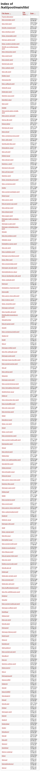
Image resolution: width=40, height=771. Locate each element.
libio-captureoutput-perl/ (10, 512)
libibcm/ (4, 396)
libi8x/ (4, 188)
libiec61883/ (6, 692)
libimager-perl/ (7, 712)
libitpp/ (4, 708)
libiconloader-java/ (8, 472)
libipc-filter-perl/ (7, 260)
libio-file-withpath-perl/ (9, 352)
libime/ (4, 768)
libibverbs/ (5, 456)
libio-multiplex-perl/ (8, 252)
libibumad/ (5, 492)
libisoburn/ (5, 732)
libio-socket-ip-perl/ (8, 500)
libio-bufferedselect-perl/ (10, 588)
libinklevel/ (5, 644)
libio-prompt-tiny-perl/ (9, 436)
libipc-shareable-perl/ (9, 36)
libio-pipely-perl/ (7, 60)
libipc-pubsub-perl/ (8, 280)
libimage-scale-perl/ (8, 224)
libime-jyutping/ (7, 752)
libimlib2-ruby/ (7, 100)
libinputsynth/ (6, 80)
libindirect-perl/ (7, 420)
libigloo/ (4, 596)
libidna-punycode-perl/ (9, 564)
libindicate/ (5, 704)
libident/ (4, 516)
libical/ (4, 368)
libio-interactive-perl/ (9, 52)
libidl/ (4, 340)
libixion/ (4, 744)
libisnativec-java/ (7, 148)
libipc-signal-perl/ (8, 532)
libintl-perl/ (5, 636)
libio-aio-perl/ (6, 620)
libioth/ (4, 328)
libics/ (4, 672)
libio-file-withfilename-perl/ (11, 592)
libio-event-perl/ (7, 504)
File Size (24, 13)
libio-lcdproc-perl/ (8, 300)
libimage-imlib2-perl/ (9, 348)
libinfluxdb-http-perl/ (8, 144)
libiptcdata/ (5, 724)
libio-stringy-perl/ (7, 208)
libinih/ (4, 716)
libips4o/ (5, 376)
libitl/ (3, 528)
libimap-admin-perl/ (8, 40)
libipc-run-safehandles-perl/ (11, 460)
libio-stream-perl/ (7, 160)
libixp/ (4, 448)
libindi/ (4, 736)
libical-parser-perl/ (8, 324)
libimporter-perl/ (7, 444)
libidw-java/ (6, 76)
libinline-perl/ (6, 176)
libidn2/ (4, 720)
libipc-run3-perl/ (7, 432)
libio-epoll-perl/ (7, 56)
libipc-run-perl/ (7, 424)
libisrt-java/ (5, 196)
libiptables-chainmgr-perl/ (10, 288)
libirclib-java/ (6, 536)
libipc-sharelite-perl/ (8, 304)
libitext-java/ (6, 156)
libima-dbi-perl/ (7, 120)
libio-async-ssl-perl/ (8, 116)
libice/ (4, 344)
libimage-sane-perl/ (8, 488)
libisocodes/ (6, 124)
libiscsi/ (4, 640)
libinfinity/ (5, 748)
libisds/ (4, 232)
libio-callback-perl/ (8, 84)
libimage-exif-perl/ (8, 308)
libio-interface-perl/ (8, 32)
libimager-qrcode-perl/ (9, 268)
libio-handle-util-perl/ (9, 312)
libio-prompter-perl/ (8, 20)
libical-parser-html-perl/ (10, 556)
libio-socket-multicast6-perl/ (11, 440)
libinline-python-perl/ (9, 664)
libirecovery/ (6, 668)
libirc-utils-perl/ (7, 140)
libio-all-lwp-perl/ (7, 172)
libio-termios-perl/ (8, 412)
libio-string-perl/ (7, 372)
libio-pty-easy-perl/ (8, 408)
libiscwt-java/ (6, 476)
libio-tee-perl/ (6, 560)
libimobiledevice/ (7, 764)
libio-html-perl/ (7, 24)
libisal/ (4, 700)
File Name (5, 13)
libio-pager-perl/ (7, 216)
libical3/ (4, 740)
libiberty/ (5, 684)
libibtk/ (4, 108)
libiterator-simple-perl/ (9, 576)
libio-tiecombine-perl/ (9, 236)
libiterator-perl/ (7, 92)
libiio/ (4, 756)
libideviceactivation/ (8, 548)
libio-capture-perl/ (8, 68)
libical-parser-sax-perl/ (9, 204)
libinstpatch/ (6, 696)
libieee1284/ (6, 680)
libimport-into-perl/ (8, 168)
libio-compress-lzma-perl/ (10, 136)
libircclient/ (5, 132)
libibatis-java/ (6, 240)
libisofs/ (4, 600)
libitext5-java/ (6, 88)
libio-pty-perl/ (6, 248)
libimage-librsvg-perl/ (9, 632)
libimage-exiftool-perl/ (9, 608)
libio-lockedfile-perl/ (8, 404)
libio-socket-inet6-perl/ (9, 544)
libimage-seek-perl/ (8, 356)
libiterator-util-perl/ (8, 584)
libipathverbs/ (6, 320)
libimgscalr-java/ (7, 128)
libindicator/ (6, 624)
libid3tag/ (5, 612)
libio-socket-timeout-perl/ (10, 384)
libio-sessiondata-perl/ (9, 264)
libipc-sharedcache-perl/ (10, 180)
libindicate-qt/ (6, 568)
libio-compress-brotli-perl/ (10, 332)
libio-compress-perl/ (8, 184)
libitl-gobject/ (6, 648)
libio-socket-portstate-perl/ (11, 192)
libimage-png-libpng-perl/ (10, 256)
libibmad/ (5, 572)
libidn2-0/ (5, 336)
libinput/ (4, 760)
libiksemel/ (5, 616)
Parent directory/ (7, 17)
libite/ (4, 416)
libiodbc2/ (5, 656)
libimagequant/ (7, 676)
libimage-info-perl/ (8, 524)
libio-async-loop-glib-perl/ (10, 296)
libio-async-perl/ (7, 200)
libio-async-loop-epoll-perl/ (11, 508)
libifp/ (4, 496)
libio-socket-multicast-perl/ (11, 604)
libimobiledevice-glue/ (9, 272)
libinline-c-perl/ (7, 164)
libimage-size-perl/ (8, 380)
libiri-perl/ (5, 104)
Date (32, 13)
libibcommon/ (6, 468)
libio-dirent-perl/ (7, 452)
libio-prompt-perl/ (7, 580)
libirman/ (5, 284)
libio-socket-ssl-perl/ (9, 652)
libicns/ (4, 660)
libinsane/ (5, 628)
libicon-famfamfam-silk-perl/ (11, 276)
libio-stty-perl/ (6, 72)
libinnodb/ (5, 292)
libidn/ (4, 728)
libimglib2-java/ (7, 540)
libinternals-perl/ (7, 64)
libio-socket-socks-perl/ (10, 364)
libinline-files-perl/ (8, 484)
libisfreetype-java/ (8, 392)
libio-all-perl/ (6, 152)
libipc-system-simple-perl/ (10, 44)
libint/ (4, 428)
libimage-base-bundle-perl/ (11, 360)
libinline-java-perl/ (8, 96)
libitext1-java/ (6, 520)
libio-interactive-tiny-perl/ (10, 400)
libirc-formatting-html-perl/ (10, 388)
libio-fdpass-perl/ (7, 552)
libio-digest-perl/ (7, 212)
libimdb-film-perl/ (7, 464)
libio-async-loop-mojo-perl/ (11, 480)
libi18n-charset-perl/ (9, 28)
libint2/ (4, 688)
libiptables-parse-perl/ (9, 244)
